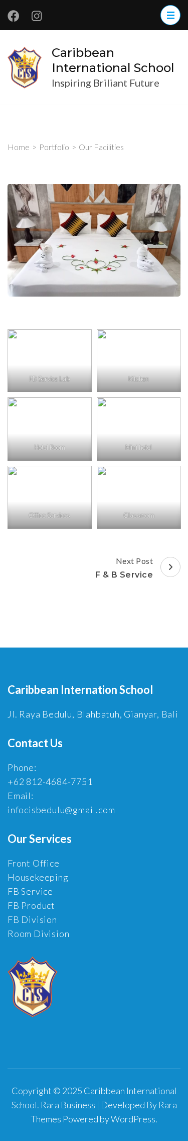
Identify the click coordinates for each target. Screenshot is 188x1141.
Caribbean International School (113, 60)
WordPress (133, 1118)
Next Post (124, 568)
